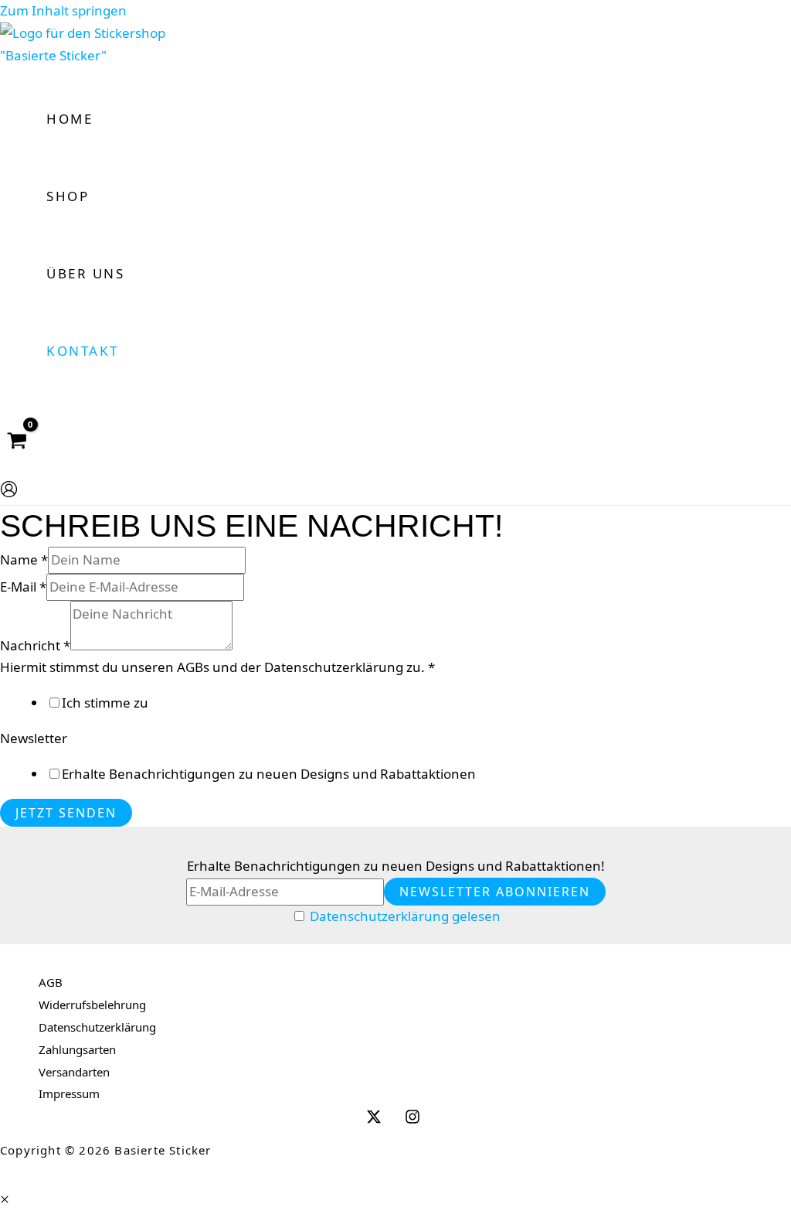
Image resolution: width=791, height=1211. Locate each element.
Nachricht (35, 645)
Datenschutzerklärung (97, 1027)
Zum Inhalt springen (63, 10)
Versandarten (74, 1072)
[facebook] (376, 1119)
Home (69, 119)
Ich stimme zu (105, 702)
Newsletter (33, 738)
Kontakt (82, 351)
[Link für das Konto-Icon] (9, 492)
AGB (51, 982)
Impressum (69, 1093)
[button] (4, 1199)
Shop (67, 196)
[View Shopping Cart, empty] (17, 442)
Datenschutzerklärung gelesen (405, 916)
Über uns (85, 273)
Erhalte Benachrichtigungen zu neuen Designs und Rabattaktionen (269, 774)
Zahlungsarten (77, 1049)
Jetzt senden (66, 812)
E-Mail (23, 586)
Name (24, 559)
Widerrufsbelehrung (92, 1004)
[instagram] (414, 1119)
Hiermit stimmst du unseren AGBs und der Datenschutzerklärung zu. (217, 667)
